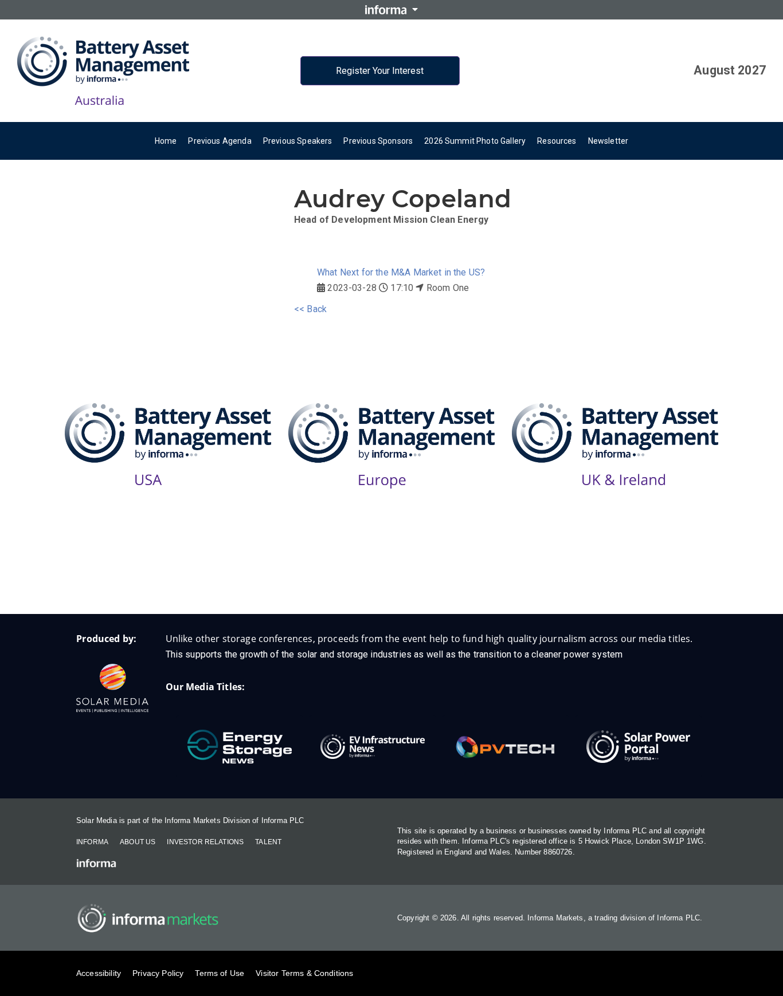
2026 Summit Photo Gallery (475, 140)
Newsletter (608, 140)
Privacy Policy (157, 973)
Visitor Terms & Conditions (304, 973)
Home (166, 140)
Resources (556, 140)
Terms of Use (219, 973)
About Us (137, 842)
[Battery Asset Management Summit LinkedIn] (368, 577)
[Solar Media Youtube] (460, 577)
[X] (414, 577)
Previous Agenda (219, 140)
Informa (92, 842)
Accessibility (98, 973)
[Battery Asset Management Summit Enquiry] (323, 577)
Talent (268, 842)
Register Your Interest (380, 70)
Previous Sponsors (378, 140)
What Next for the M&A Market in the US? (401, 272)
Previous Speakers (297, 140)
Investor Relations (205, 842)
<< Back (310, 309)
